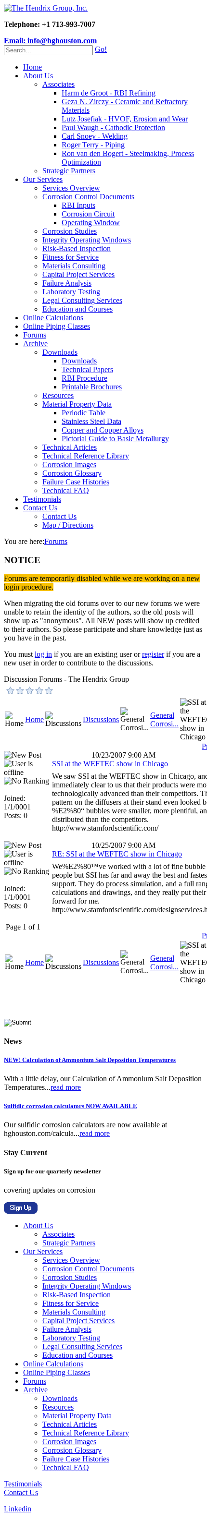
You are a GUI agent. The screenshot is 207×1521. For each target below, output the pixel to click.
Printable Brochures (92, 387)
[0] (10, 690)
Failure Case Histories (75, 482)
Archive (35, 343)
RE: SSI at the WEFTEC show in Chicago (117, 854)
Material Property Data (77, 404)
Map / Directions (67, 525)
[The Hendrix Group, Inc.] (46, 8)
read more (66, 1087)
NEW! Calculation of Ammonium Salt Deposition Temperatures (90, 1059)
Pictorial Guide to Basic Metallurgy (115, 439)
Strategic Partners (68, 171)
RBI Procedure (84, 378)
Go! (101, 49)
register (153, 654)
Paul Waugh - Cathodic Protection (113, 127)
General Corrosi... (164, 719)
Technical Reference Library (85, 456)
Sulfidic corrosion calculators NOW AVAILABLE (70, 1106)
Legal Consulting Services (82, 300)
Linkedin (17, 1509)
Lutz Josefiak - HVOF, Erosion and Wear (125, 119)
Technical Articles (69, 447)
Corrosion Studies (69, 231)
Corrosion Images (69, 464)
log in (43, 654)
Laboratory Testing (71, 292)
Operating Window (91, 222)
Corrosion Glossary (72, 473)
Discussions (101, 719)
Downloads (60, 352)
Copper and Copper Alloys (102, 430)
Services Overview (71, 188)
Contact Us (40, 508)
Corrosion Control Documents (88, 197)
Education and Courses (77, 309)
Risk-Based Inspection (76, 248)
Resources (58, 395)
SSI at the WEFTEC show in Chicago (110, 764)
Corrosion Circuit (88, 214)
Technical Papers (87, 369)
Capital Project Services (78, 274)
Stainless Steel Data (91, 421)
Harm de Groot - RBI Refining (108, 93)
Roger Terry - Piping (93, 145)
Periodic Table (83, 413)
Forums (34, 335)
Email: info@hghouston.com (50, 40)
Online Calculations (53, 318)
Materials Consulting (73, 266)
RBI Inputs (78, 205)
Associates (58, 84)
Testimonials (42, 499)
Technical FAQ (65, 490)
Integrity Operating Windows (86, 240)
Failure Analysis (66, 283)
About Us (38, 76)
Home (32, 67)
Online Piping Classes (56, 326)
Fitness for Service (70, 257)
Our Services (43, 179)
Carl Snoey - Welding (95, 136)
